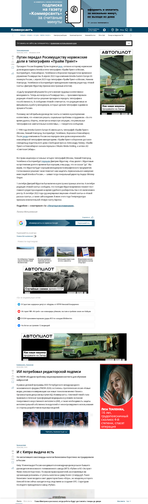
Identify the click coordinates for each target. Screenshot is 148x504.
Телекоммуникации (23, 50)
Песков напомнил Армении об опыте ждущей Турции (44, 261)
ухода (25, 136)
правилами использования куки (63, 43)
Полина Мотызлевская (25, 236)
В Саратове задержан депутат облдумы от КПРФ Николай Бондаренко (50, 304)
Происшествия (21, 447)
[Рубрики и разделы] (131, 29)
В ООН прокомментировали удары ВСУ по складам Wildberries (46, 318)
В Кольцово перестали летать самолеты (66, 260)
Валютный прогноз (76, 35)
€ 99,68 (29, 35)
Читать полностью (55, 431)
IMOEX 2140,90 (45, 35)
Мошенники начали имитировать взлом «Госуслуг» (85, 261)
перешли (46, 161)
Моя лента (28, 501)
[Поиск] (126, 29)
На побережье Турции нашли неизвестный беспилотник (26, 261)
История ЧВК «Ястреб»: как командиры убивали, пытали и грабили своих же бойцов (56, 311)
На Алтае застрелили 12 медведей (35, 325)
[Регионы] (112, 29)
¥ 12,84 (36, 35)
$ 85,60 (22, 35)
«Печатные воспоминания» (60, 205)
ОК (129, 43)
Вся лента (121, 501)
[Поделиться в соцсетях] (12, 73)
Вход (122, 30)
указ (60, 66)
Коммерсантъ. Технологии (25, 365)
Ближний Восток (90, 35)
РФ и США (102, 35)
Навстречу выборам (60, 35)
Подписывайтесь (84, 223)
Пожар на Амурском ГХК (115, 35)
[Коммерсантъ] (22, 29)
